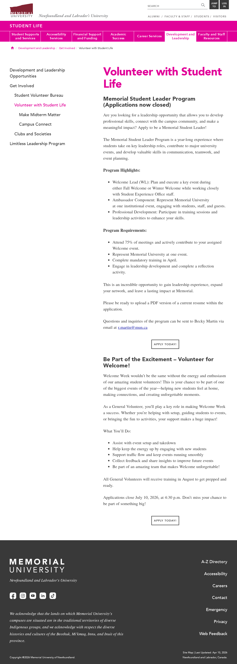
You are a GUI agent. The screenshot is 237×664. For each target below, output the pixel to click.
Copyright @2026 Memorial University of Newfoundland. (42, 657)
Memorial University (59, 11)
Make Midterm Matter (40, 114)
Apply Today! (165, 344)
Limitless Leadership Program (37, 143)
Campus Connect (35, 124)
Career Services (149, 36)
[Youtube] (33, 596)
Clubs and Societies (32, 134)
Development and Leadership (180, 36)
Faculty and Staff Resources (211, 36)
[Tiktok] (53, 596)
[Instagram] (23, 596)
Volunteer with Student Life (40, 105)
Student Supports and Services (25, 36)
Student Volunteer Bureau (38, 95)
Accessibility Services (56, 36)
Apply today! (165, 520)
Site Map (188, 652)
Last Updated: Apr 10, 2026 (211, 652)
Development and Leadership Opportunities (37, 73)
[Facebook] (13, 596)
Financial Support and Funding (87, 36)
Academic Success (118, 36)
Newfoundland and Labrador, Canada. (205, 657)
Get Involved (67, 48)
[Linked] (43, 596)
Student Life (26, 25)
